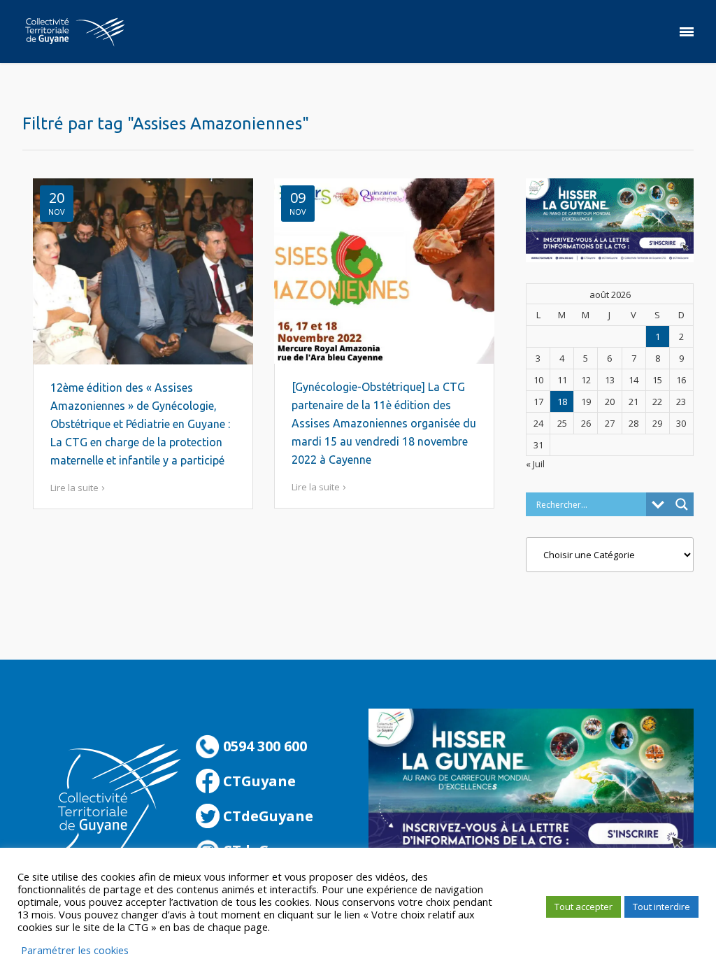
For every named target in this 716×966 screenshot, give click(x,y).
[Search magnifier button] (682, 504)
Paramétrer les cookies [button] (75, 950)
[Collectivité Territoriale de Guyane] (74, 31)
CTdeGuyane (266, 816)
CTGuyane (258, 781)
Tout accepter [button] (583, 906)
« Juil (535, 463)
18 (562, 401)
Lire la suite (74, 487)
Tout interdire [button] (661, 906)
